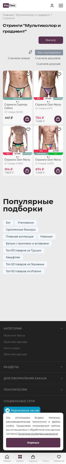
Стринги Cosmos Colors (15, 106)
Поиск (46, 461)
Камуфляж (13, 257)
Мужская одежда (15, 342)
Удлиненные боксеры (21, 229)
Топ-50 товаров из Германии (25, 264)
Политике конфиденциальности (38, 433)
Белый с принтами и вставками (27, 243)
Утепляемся (26, 222)
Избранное (59, 461)
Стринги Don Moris (48, 104)
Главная (7, 461)
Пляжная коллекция (19, 236)
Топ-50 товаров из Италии (23, 271)
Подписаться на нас (25, 410)
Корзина (33, 458)
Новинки (46, 236)
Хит (8, 222)
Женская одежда (15, 354)
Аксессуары (12, 348)
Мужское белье (14, 335)
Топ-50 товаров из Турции (23, 250)
